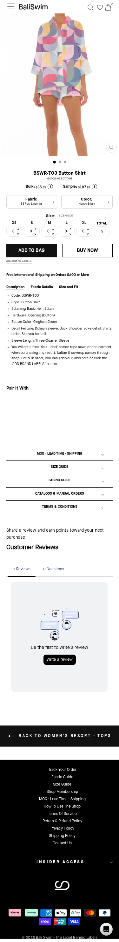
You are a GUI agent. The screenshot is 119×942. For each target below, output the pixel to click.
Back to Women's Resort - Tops (64, 736)
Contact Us (62, 843)
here (85, 358)
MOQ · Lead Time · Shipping (59, 454)
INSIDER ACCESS (60, 862)
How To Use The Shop (62, 807)
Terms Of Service (62, 814)
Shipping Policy (62, 836)
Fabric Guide (59, 480)
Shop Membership (62, 792)
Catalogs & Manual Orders (59, 494)
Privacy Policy (62, 829)
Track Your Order (62, 770)
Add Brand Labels (19, 261)
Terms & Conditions (59, 507)
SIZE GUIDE (66, 216)
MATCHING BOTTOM (59, 179)
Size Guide (59, 467)
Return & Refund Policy (62, 821)
